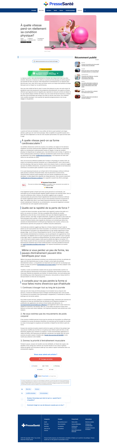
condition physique (30, 393)
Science (80, 10)
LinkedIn (41, 369)
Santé (55, 10)
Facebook (35, 365)
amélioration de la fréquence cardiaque (32, 178)
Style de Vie (47, 428)
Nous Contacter (61, 424)
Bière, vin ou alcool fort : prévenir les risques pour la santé (90, 92)
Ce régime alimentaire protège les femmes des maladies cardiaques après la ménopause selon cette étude (90, 84)
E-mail (51, 369)
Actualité (33, 10)
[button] (85, 10)
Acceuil (97, 59)
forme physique (44, 393)
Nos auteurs (61, 428)
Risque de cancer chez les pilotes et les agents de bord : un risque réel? (90, 71)
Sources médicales (76, 424)
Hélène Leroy (23, 40)
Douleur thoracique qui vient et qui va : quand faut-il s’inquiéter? (44, 399)
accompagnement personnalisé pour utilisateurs (34, 304)
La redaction (61, 426)
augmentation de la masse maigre (46, 264)
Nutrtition (46, 426)
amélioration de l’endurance (43, 155)
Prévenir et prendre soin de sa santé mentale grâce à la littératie (90, 65)
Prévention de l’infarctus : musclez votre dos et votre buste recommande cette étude (90, 77)
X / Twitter (46, 365)
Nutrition (48, 10)
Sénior (61, 10)
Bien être (41, 10)
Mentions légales (89, 422)
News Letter (74, 422)
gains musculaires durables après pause (34, 244)
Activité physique (70, 10)
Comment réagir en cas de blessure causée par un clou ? (45, 405)
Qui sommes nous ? (62, 422)
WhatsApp (57, 365)
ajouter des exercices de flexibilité (54, 335)
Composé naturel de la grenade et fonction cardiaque (90, 97)
